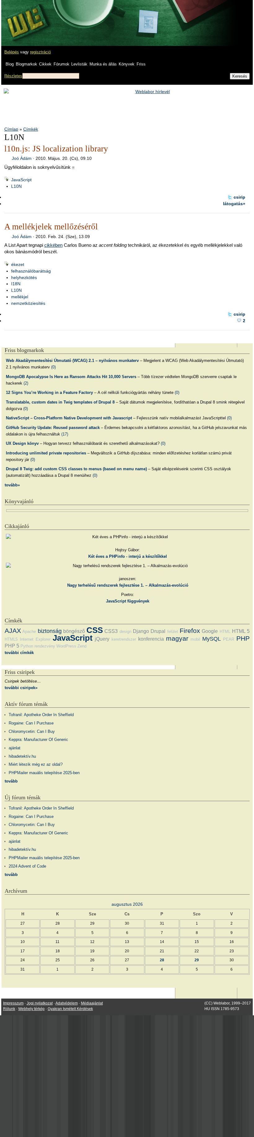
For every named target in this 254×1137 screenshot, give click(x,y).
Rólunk (9, 1009)
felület (172, 631)
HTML (225, 631)
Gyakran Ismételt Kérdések (70, 1009)
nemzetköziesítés (28, 303)
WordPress (66, 646)
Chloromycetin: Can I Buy (32, 731)
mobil (195, 639)
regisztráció (40, 52)
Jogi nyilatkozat (40, 1003)
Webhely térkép (31, 1009)
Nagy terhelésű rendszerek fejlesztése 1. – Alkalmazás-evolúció (127, 585)
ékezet (17, 264)
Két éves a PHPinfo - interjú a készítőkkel (127, 556)
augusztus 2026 (127, 904)
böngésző (74, 631)
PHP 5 (12, 645)
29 (197, 960)
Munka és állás (103, 64)
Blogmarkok (26, 64)
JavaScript (21, 179)
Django (141, 631)
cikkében (53, 245)
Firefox (190, 630)
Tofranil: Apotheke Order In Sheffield (41, 714)
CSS (94, 630)
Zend (81, 646)
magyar (177, 638)
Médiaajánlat (92, 1003)
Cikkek (45, 64)
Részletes (13, 76)
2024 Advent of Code (27, 866)
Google (210, 631)
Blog (10, 64)
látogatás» (234, 203)
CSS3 (111, 631)
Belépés (11, 52)
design (125, 631)
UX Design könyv (22, 443)
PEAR (228, 639)
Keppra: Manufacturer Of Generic (38, 739)
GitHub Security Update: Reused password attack (53, 427)
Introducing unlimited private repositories (46, 453)
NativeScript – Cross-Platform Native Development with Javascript (69, 418)
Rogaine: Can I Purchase (31, 723)
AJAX (13, 630)
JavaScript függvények (127, 601)
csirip (239, 197)
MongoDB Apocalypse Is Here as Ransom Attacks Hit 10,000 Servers (71, 376)
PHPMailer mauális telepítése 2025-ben (44, 772)
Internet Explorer (35, 639)
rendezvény (44, 646)
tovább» (12, 485)
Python (26, 646)
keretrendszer (124, 639)
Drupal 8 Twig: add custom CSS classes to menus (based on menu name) (76, 469)
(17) (64, 434)
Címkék (30, 129)
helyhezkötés (24, 277)
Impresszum (13, 1003)
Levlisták (79, 64)
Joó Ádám (22, 158)
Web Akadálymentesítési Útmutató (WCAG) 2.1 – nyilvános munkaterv (72, 360)
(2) (26, 383)
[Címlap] (25, 17)
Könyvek (126, 64)
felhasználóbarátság (31, 270)
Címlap (11, 129)
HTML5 (11, 639)
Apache (29, 631)
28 (162, 960)
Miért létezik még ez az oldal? (36, 764)
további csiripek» (21, 687)
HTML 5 (241, 631)
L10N (16, 186)
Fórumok (61, 64)
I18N (15, 283)
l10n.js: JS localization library (56, 148)
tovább (11, 781)
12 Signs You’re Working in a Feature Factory (49, 392)
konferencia (151, 639)
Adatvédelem (66, 1003)
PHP (243, 638)
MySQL (211, 639)
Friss (141, 64)
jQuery (102, 639)
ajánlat (14, 748)
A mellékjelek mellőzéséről (51, 226)
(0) (53, 367)
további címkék (19, 652)
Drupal (158, 631)
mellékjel (19, 296)
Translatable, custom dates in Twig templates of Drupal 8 (60, 402)
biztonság (50, 631)
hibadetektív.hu (22, 756)
